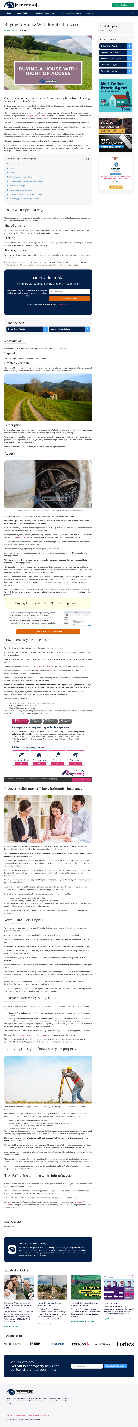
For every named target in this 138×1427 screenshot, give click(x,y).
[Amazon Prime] (116, 182)
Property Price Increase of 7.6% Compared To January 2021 (17, 1305)
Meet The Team (20, 1415)
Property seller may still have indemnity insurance (26, 181)
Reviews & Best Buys (70, 13)
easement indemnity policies (33, 1035)
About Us (9, 1415)
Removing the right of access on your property (25, 194)
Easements (12, 168)
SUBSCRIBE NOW (70, 298)
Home (8, 13)
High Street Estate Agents (112, 1319)
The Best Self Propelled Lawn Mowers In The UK (85, 1304)
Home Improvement (77, 1321)
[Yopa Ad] (115, 111)
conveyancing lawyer (20, 537)
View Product (116, 187)
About (88, 13)
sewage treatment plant (35, 116)
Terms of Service (33, 1415)
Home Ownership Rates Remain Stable (49, 1304)
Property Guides (22, 13)
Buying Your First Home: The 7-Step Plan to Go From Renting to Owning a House (116, 178)
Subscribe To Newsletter (115, 1366)
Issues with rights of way (17, 164)
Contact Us (45, 1415)
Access (11, 173)
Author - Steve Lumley (32, 1243)
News (6, 1326)
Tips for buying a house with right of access (24, 199)
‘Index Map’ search (43, 666)
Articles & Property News (45, 13)
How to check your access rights (20, 177)
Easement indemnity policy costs (20, 190)
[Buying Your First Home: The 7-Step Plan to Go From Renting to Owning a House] (115, 166)
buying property (10, 1226)
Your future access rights (17, 186)
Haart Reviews (111, 1303)
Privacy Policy (65, 304)
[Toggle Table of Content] (87, 159)
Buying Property (10, 30)
